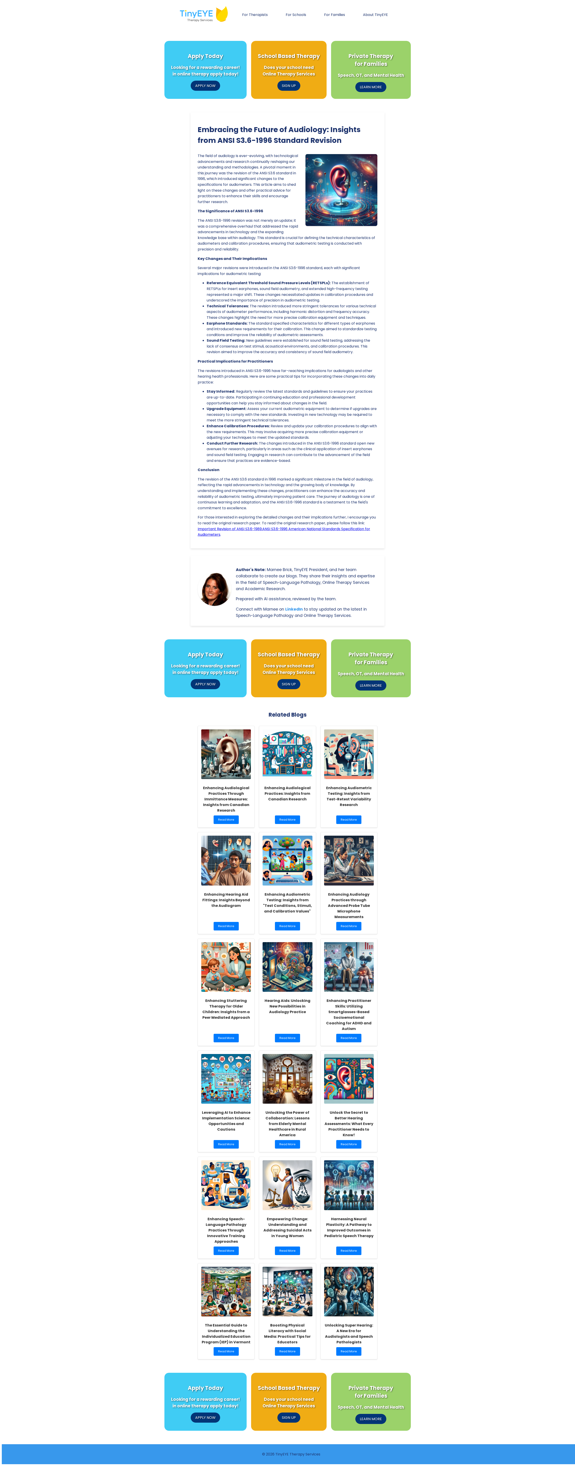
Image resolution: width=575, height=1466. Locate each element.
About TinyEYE (375, 14)
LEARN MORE (371, 87)
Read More (227, 820)
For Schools (296, 14)
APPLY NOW (205, 85)
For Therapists (255, 14)
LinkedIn (294, 609)
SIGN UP (289, 85)
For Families (334, 14)
